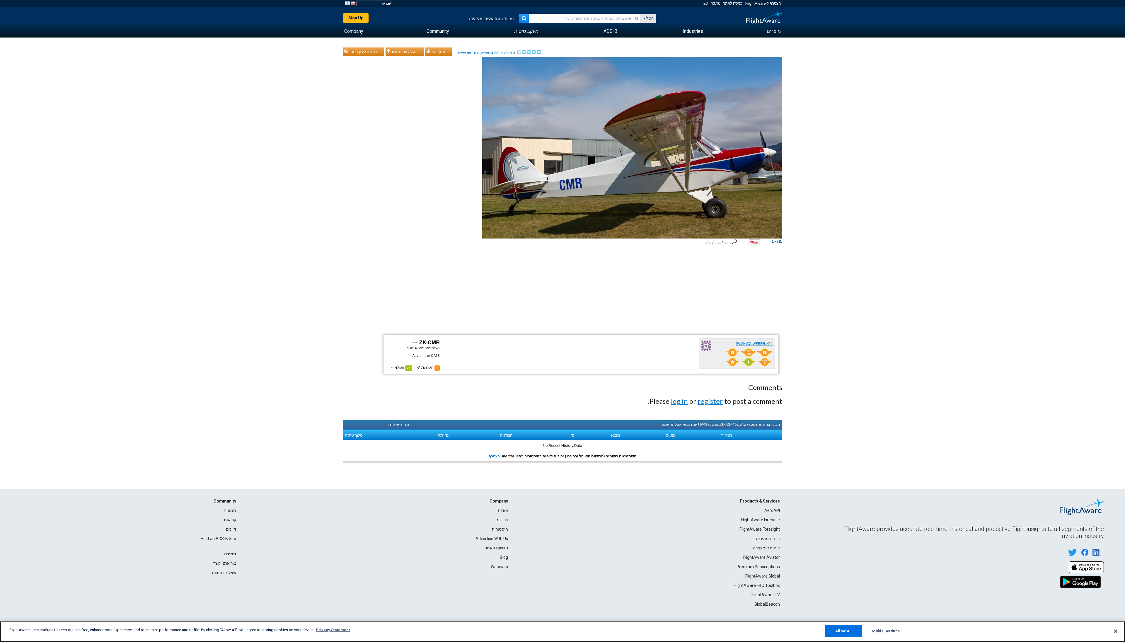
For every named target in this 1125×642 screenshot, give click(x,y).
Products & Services (760, 501)
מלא (708, 243)
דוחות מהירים (768, 538)
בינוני (728, 243)
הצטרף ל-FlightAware (763, 3)
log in (679, 401)
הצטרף (494, 456)
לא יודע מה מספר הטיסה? (492, 18)
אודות (503, 510)
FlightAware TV (765, 594)
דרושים (501, 519)
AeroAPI (772, 510)
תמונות (230, 510)
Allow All (843, 631)
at (400, 368)
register (710, 401)
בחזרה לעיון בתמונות (361, 51)
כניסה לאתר (732, 3)
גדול (718, 243)
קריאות (230, 519)
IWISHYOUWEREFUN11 (754, 344)
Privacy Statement (333, 630)
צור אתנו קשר (224, 563)
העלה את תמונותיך (402, 51)
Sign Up (355, 18)
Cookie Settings (885, 631)
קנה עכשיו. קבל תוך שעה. (679, 424)
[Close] (1115, 631)
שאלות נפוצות (224, 572)
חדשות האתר (496, 548)
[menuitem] (773, 31)
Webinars (499, 566)
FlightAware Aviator (761, 557)
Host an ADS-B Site (218, 538)
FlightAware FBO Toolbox (757, 585)
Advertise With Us (491, 538)
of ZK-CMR (427, 368)
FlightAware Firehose (760, 519)
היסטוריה (500, 529)
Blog (504, 557)
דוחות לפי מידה (766, 548)
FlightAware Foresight (759, 529)
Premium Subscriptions (758, 566)
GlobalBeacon (767, 604)
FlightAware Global (762, 576)
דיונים (231, 529)
